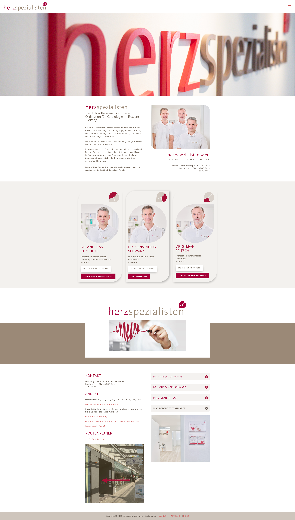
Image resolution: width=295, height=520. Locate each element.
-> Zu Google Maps (95, 439)
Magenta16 (162, 516)
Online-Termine (139, 276)
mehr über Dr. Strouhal (95, 269)
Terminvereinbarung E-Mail (98, 276)
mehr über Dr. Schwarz (143, 269)
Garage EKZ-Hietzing (96, 416)
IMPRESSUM (176, 516)
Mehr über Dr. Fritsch (189, 268)
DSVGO (186, 516)
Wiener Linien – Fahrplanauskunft (103, 404)
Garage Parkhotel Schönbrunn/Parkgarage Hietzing (112, 421)
